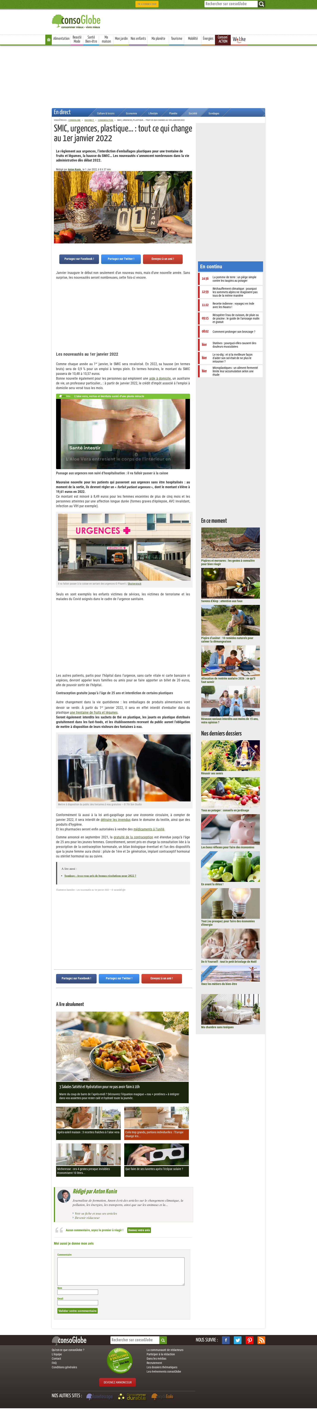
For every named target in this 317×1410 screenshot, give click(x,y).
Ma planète (158, 39)
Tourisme (176, 39)
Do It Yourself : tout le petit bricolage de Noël (229, 961)
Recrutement (154, 1363)
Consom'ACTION (223, 39)
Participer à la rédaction (161, 1354)
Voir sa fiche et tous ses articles (96, 1213)
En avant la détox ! (212, 884)
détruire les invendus (115, 820)
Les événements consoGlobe (164, 1371)
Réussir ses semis (212, 773)
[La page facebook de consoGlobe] (226, 1340)
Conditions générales (64, 1367)
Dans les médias (156, 1358)
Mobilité (193, 39)
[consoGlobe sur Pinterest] (249, 1340)
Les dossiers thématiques (162, 1367)
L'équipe (57, 1354)
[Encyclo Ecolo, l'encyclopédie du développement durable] (163, 1397)
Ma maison (106, 39)
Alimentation (61, 39)
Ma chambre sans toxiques (217, 1027)
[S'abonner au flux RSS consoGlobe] (261, 1340)
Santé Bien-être (91, 39)
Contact (56, 1358)
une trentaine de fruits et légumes (94, 712)
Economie (131, 113)
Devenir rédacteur (87, 1217)
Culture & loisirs (106, 113)
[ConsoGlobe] (76, 20)
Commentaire (64, 1254)
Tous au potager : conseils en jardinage (225, 810)
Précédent (189, 192)
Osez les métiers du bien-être (219, 984)
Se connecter (147, 4)
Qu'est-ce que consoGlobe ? (68, 1350)
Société (193, 113)
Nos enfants (138, 39)
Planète (173, 113)
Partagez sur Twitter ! (121, 259)
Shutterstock (134, 583)
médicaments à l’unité (148, 829)
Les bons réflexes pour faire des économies (227, 847)
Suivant (57, 192)
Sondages (214, 113)
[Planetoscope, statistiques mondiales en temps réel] (100, 1397)
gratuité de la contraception (133, 837)
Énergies (208, 39)
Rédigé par (95, 1192)
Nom (59, 1288)
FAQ (54, 1363)
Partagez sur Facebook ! (79, 259)
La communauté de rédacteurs (165, 1350)
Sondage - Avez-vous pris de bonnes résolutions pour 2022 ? (100, 875)
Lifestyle (153, 113)
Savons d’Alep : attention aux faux (221, 601)
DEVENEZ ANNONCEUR (118, 1382)
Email (60, 1298)
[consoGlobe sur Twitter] (238, 1340)
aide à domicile (160, 378)
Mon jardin (121, 39)
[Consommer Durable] (132, 1397)
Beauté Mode (77, 39)
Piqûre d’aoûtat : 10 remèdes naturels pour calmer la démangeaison (227, 639)
